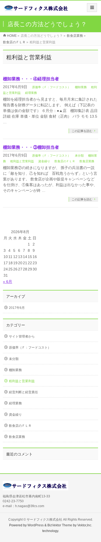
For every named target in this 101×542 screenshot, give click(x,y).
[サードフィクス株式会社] (36, 10)
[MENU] (92, 7)
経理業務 (31, 92)
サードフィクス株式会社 (44, 519)
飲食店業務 (86, 161)
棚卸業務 (81, 87)
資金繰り (44, 161)
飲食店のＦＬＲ (64, 161)
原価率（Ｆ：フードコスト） (51, 87)
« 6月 (7, 281)
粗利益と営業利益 (22, 161)
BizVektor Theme (59, 525)
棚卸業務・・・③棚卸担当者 (31, 147)
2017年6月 (17, 308)
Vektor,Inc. (84, 525)
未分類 (79, 155)
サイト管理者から (22, 336)
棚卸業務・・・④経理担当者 (31, 79)
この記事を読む (82, 131)
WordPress (35, 525)
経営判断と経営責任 (23, 392)
